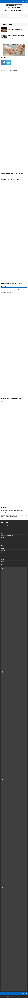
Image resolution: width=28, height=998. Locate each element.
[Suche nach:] (14, 15)
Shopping (3, 550)
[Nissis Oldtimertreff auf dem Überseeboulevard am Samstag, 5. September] (14, 884)
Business (3, 557)
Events (2, 561)
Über (2, 533)
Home (2, 548)
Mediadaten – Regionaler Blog (7, 535)
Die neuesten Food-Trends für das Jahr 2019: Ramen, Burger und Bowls (17, 28)
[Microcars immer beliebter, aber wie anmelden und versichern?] (14, 777)
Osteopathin (10, 510)
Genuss (2, 555)
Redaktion (3, 537)
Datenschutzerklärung (5, 542)
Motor (2, 559)
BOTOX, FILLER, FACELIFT (7, 515)
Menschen (3, 552)
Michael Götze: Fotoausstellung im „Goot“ (16, 36)
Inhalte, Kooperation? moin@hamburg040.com (14, 44)
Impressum (3, 539)
